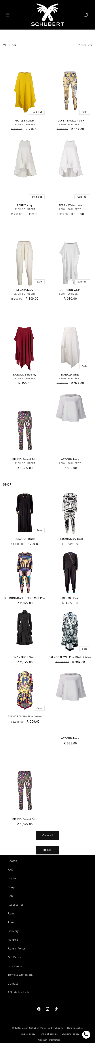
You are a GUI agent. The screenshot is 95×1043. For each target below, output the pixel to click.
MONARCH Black (24, 657)
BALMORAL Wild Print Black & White (70, 657)
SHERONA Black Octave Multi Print (25, 598)
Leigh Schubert (31, 1028)
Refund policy (75, 1028)
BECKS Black (70, 598)
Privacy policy (27, 1034)
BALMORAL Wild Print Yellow (25, 716)
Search (12, 861)
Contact (13, 983)
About (11, 922)
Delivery (13, 931)
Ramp (11, 913)
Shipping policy (70, 1034)
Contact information (49, 1040)
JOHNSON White (70, 290)
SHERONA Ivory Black (70, 539)
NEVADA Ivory (24, 290)
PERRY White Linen (70, 205)
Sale (11, 896)
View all (47, 835)
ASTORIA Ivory (70, 459)
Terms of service (48, 1034)
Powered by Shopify (51, 1028)
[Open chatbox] (86, 1034)
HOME (47, 850)
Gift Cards (14, 957)
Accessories (16, 904)
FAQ (10, 869)
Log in (12, 878)
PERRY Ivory (25, 205)
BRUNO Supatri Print (24, 459)
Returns (13, 939)
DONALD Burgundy (24, 374)
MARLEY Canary (25, 120)
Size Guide (15, 966)
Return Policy (16, 948)
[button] (8, 14)
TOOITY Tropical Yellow (70, 120)
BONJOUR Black (25, 539)
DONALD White (70, 374)
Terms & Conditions (20, 974)
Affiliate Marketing (19, 992)
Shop (11, 887)
